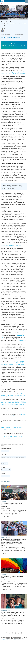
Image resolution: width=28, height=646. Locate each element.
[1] (5, 117)
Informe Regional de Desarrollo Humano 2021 (14, 410)
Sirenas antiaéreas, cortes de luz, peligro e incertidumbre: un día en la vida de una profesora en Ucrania (14, 500)
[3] (5, 224)
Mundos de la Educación (6, 3)
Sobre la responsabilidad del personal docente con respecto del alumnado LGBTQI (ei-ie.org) (13, 395)
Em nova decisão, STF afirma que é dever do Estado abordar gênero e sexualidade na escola (12, 436)
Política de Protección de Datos (16, 641)
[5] (5, 275)
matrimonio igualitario (21, 331)
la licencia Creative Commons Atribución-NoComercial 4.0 (13, 639)
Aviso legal (8, 641)
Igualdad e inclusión (5, 450)
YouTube (12, 633)
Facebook (6, 633)
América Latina (4, 463)
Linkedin (22, 633)
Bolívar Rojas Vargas (5, 476)
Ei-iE (2, 1)
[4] (20, 245)
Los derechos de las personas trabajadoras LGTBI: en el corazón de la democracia (14, 573)
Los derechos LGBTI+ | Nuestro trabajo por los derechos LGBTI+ (13, 457)
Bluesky (18, 633)
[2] (10, 154)
